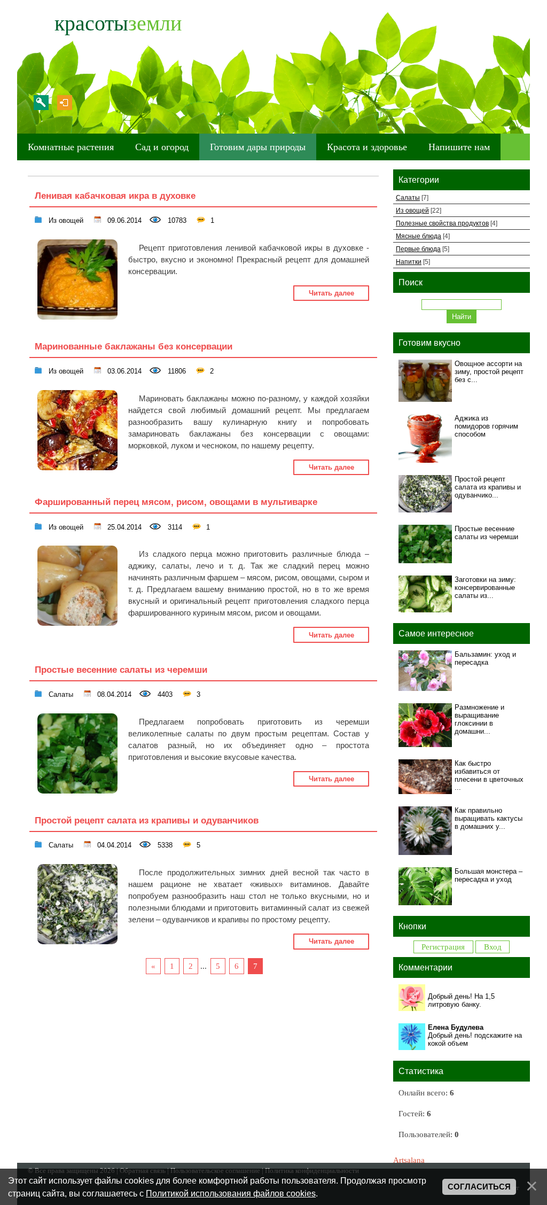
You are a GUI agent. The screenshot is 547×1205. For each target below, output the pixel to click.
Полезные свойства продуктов (442, 223)
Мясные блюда (418, 235)
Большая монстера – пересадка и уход (488, 875)
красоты (118, 23)
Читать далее (331, 293)
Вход (65, 103)
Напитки (408, 261)
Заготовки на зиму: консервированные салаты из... (485, 588)
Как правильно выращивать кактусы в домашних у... (488, 818)
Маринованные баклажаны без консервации (133, 346)
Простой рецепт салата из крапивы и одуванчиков (147, 820)
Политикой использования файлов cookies (231, 1193)
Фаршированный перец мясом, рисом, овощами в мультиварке (176, 501)
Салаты (59, 693)
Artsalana (409, 1160)
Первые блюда (418, 248)
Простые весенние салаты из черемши (121, 669)
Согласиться (479, 1187)
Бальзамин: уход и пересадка (485, 658)
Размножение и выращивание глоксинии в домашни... (479, 719)
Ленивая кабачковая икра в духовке (115, 195)
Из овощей (64, 219)
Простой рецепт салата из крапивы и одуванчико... (488, 487)
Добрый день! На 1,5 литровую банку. (461, 1000)
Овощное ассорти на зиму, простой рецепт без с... (489, 372)
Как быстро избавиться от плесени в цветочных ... (489, 775)
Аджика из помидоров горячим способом (486, 426)
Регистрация (41, 103)
